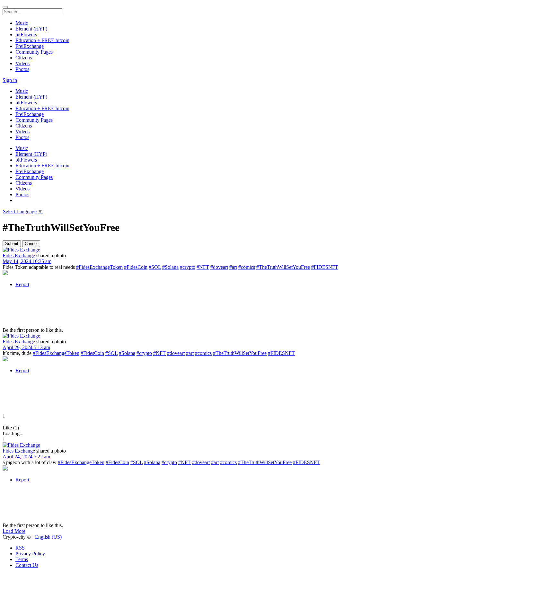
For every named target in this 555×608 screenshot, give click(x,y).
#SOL (155, 267)
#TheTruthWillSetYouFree (283, 267)
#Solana (170, 267)
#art (233, 267)
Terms (21, 559)
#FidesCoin (135, 267)
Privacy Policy (30, 553)
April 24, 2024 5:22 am (26, 456)
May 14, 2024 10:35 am (27, 261)
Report (22, 284)
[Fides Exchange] (277, 250)
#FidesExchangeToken (99, 267)
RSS (20, 548)
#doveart (219, 267)
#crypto (187, 267)
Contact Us (26, 565)
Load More (14, 531)
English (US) (48, 537)
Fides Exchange (19, 255)
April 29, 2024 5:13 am (26, 347)
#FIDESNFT (324, 267)
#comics (246, 267)
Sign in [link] (10, 80)
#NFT (203, 267)
